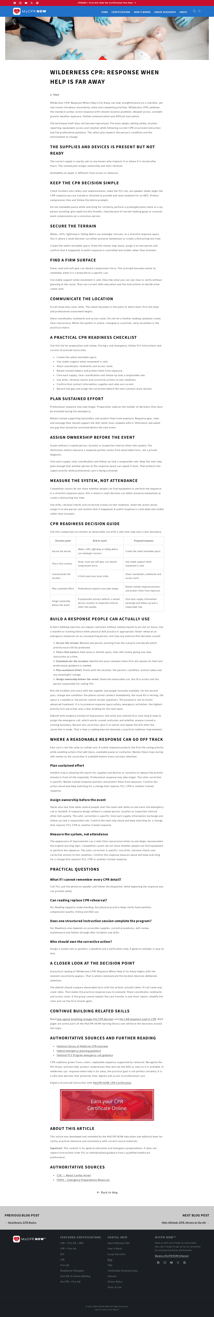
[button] (194, 11)
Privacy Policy (115, 1281)
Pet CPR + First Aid (70, 1281)
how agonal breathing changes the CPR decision (85, 1018)
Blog (110, 1259)
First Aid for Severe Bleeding (75, 1276)
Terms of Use (114, 1287)
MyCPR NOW (103, 1306)
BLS (62, 1254)
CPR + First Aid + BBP (72, 1243)
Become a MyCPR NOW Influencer (172, 1256)
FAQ (110, 1265)
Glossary (112, 1276)
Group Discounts (116, 1254)
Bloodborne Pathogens (72, 1270)
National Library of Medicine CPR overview (82, 1046)
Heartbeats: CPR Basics (22, 1222)
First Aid (64, 1265)
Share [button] (56, 94)
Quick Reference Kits (119, 1243)
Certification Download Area (123, 1270)
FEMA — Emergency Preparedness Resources (83, 1179)
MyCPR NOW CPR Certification (112, 1082)
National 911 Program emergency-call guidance (85, 1055)
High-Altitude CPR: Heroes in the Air (184, 1222)
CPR (62, 1259)
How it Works (115, 1248)
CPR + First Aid (68, 1248)
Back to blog (109, 1192)
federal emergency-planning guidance (79, 1050)
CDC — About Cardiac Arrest (74, 1174)
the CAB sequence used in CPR (137, 1018)
